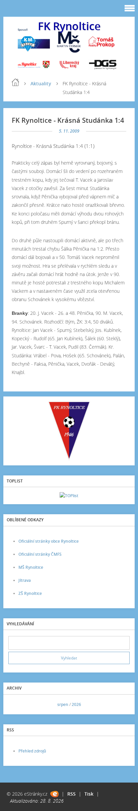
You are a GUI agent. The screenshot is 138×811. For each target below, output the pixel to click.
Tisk (88, 794)
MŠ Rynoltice (30, 567)
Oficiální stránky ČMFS (40, 554)
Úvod (15, 82)
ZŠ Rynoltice (30, 593)
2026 (76, 704)
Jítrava (24, 580)
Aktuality (40, 83)
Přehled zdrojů (32, 751)
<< (15, 704)
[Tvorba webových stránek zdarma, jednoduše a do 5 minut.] (54, 794)
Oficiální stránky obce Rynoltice (48, 541)
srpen (62, 704)
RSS (71, 794)
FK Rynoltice (69, 26)
